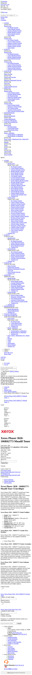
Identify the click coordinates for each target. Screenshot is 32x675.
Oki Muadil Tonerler (16, 176)
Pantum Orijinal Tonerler (14, 46)
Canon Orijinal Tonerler (14, 41)
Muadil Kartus (8, 52)
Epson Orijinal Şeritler (14, 105)
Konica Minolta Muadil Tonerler (19, 180)
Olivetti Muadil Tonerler (17, 191)
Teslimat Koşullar (12, 637)
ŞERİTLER (7, 88)
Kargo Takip (7, 354)
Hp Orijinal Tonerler (13, 40)
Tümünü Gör (14, 196)
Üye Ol (3, 358)
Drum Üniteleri (8, 154)
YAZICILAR (7, 71)
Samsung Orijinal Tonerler (15, 43)
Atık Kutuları (7, 151)
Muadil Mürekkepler (9, 116)
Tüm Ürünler (11, 35)
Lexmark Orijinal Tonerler (18, 214)
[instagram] (11, 657)
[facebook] (11, 656)
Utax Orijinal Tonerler (17, 230)
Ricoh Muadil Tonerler (17, 188)
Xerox (2, 594)
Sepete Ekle (4, 463)
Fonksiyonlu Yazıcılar (10, 77)
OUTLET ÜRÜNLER (10, 120)
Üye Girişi (7, 363)
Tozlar (6, 145)
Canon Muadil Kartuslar (14, 55)
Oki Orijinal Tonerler (16, 211)
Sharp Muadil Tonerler (17, 190)
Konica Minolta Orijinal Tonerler (20, 216)
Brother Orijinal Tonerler (14, 44)
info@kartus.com (17, 632)
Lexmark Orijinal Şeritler (14, 109)
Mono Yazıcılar (8, 74)
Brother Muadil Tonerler (14, 32)
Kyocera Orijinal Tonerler (18, 213)
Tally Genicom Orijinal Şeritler (16, 111)
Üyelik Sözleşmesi (12, 639)
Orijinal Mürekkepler (9, 119)
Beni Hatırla (6, 371)
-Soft (8, 672)
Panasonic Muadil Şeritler (14, 97)
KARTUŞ (7, 49)
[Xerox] (8, 434)
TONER (6, 23)
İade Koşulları (8, 482)
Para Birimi (4, 9)
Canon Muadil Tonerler (14, 29)
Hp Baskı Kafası (12, 127)
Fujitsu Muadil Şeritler (14, 99)
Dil (1, 7)
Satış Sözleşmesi (12, 640)
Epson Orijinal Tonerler (17, 208)
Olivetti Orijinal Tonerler (17, 224)
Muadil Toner (7, 26)
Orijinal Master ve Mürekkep (15, 134)
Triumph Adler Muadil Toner (19, 194)
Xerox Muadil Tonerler (17, 174)
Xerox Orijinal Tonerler (17, 210)
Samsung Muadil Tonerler (15, 30)
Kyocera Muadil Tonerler (18, 179)
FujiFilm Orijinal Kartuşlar (15, 69)
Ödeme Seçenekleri (9, 481)
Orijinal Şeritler (8, 103)
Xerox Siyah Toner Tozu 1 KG (12, 609)
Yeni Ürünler (11, 648)
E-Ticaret (12, 672)
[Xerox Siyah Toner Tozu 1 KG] (3, 608)
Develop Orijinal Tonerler (18, 218)
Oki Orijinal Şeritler (13, 108)
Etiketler (6, 142)
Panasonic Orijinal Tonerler (18, 225)
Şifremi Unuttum (14, 371)
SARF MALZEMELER (10, 122)
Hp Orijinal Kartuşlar (13, 63)
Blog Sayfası (11, 653)
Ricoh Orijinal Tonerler (17, 219)
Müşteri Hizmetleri (13, 651)
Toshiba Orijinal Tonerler (17, 227)
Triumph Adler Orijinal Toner (19, 222)
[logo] (16, 12)
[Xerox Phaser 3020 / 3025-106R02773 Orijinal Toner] (3, 592)
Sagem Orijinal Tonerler (17, 228)
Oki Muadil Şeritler (13, 96)
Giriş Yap (3, 357)
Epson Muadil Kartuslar (14, 58)
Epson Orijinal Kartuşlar (14, 68)
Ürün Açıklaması (8, 479)
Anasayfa (10, 646)
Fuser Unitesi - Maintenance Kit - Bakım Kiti (16, 139)
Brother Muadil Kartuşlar (14, 57)
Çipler (5, 148)
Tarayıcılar (7, 83)
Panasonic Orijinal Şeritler (15, 106)
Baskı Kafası (7, 125)
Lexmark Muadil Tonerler (18, 177)
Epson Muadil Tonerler (14, 34)
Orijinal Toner (8, 38)
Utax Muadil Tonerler (17, 187)
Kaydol (19, 623)
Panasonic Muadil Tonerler (18, 185)
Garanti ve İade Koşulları (14, 642)
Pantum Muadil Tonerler (17, 193)
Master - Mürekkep (9, 133)
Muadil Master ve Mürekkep (15, 136)
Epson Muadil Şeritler (13, 92)
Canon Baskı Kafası (13, 128)
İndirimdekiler (11, 649)
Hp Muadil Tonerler (13, 27)
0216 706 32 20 (22, 634)
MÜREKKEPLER (9, 113)
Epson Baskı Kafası (13, 130)
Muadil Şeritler (8, 91)
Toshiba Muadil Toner (17, 183)
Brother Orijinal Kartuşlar (14, 66)
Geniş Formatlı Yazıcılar (10, 86)
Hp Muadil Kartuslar (13, 54)
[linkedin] (10, 659)
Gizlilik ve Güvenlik (13, 643)
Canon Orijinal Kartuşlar (14, 65)
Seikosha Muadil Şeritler (17, 289)
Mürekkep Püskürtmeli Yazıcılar (12, 80)
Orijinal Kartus (8, 61)
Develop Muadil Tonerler (18, 182)
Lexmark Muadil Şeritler (14, 94)
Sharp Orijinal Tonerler (17, 221)
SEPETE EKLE (5, 600)
